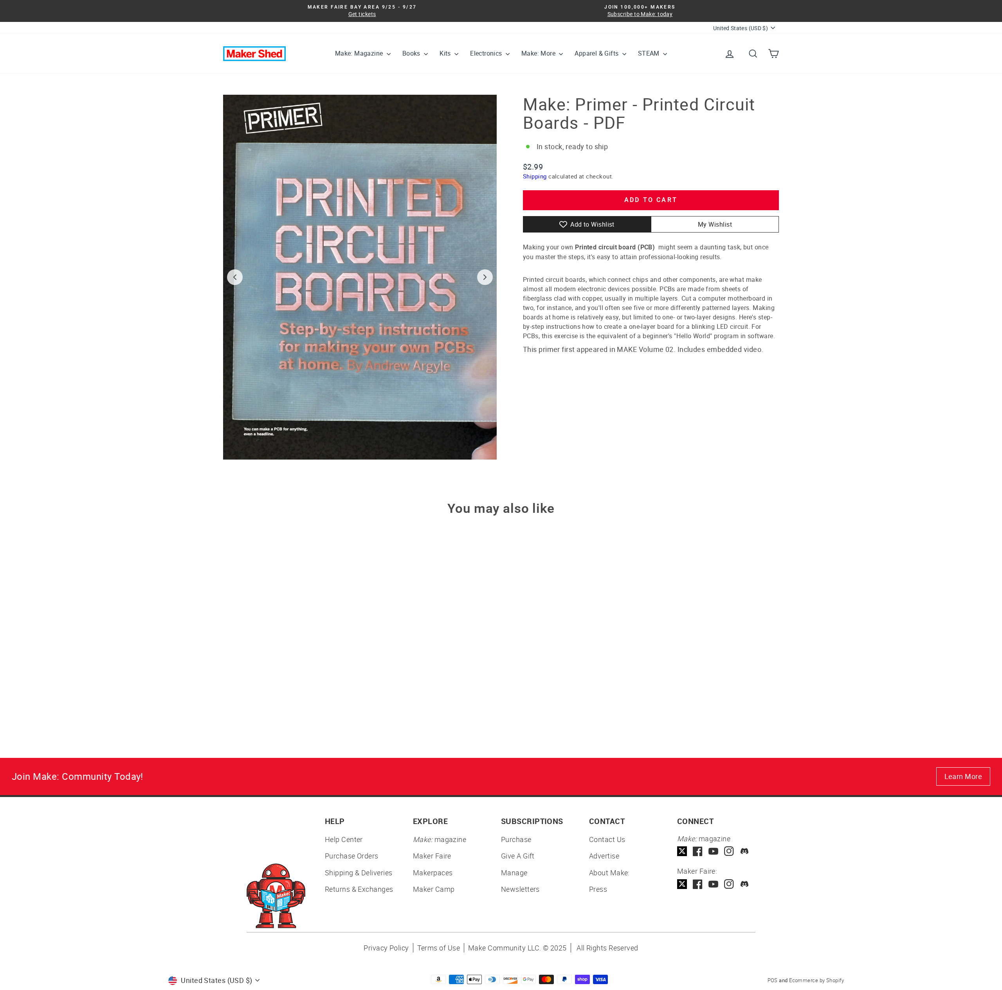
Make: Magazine (360, 53)
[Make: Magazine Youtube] (713, 851)
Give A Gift (518, 855)
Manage (514, 872)
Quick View (289, 659)
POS (773, 980)
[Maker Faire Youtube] (713, 884)
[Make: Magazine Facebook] (698, 851)
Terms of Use (438, 947)
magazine (439, 839)
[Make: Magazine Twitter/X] (682, 851)
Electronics (487, 53)
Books (412, 53)
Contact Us (607, 839)
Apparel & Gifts (597, 53)
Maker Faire (432, 855)
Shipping (535, 176)
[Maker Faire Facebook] (698, 884)
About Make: (609, 872)
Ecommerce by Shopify (816, 980)
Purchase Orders (351, 855)
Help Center (344, 839)
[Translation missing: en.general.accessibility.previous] (235, 277)
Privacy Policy (386, 947)
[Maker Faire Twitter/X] (682, 884)
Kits (446, 53)
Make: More (539, 53)
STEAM (649, 53)
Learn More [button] (963, 776)
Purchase (516, 839)
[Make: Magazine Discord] (745, 851)
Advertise (604, 855)
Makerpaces (433, 872)
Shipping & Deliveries (358, 872)
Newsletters (520, 889)
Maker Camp (434, 889)
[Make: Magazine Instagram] (729, 851)
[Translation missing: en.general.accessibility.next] (485, 277)
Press (598, 889)
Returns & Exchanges (359, 889)
